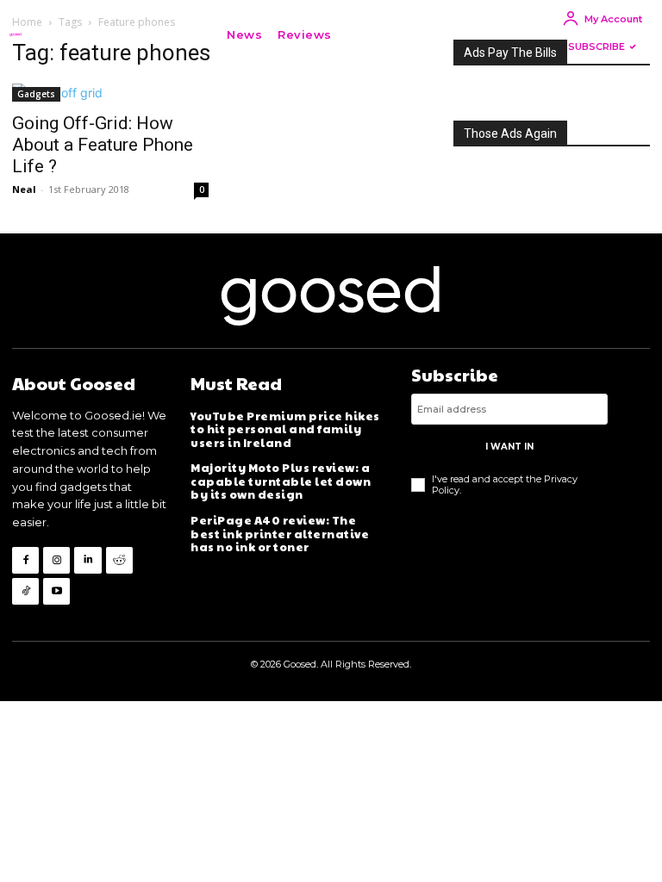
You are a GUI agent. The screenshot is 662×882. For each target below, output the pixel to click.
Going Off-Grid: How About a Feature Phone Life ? (102, 145)
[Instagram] (56, 560)
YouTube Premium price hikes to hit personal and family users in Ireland (285, 429)
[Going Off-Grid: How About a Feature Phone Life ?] (110, 93)
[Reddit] (119, 560)
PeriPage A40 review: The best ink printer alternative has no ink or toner (279, 533)
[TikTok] (25, 591)
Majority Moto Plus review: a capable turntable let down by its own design (280, 481)
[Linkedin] (87, 560)
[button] (365, 34)
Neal (24, 189)
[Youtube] (56, 591)
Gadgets (36, 94)
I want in (509, 446)
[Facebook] (25, 560)
